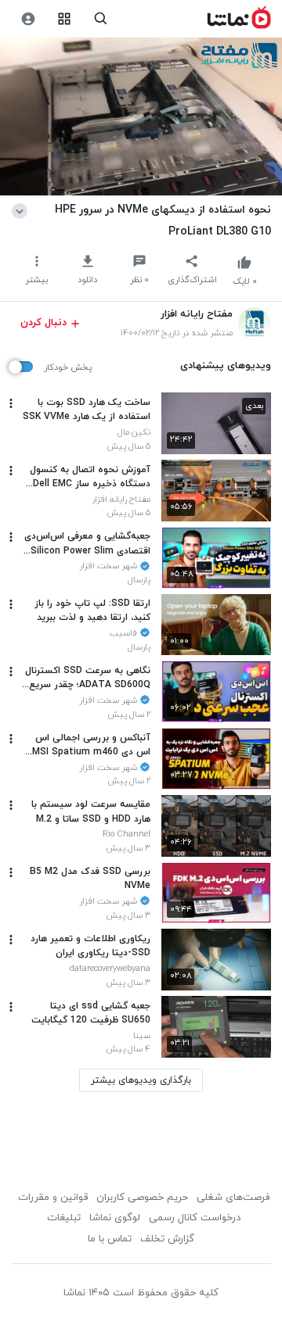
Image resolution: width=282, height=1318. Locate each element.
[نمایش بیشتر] (22, 209)
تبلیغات (64, 1218)
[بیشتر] (11, 403)
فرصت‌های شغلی (233, 1198)
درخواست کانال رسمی (194, 1218)
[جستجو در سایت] (101, 19)
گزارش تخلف (167, 1239)
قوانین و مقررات (53, 1198)
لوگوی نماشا (114, 1218)
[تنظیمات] (28, 19)
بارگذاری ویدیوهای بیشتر (141, 1080)
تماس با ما (110, 1239)
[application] (141, 117)
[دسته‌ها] (64, 19)
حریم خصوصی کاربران (142, 1198)
